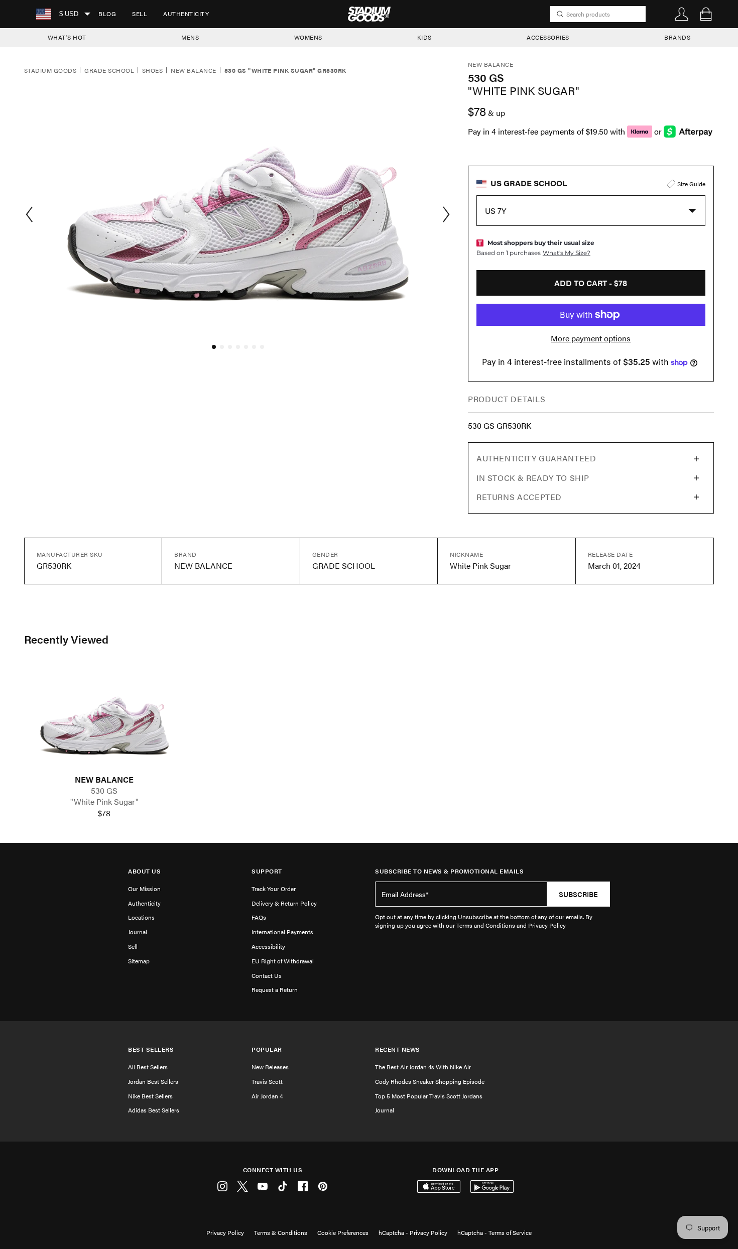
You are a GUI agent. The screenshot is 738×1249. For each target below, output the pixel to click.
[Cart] (706, 14)
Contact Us (267, 975)
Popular (267, 1049)
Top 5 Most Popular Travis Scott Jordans (428, 1095)
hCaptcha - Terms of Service (494, 1232)
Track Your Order (274, 888)
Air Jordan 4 (267, 1095)
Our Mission (144, 888)
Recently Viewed (66, 639)
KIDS (424, 37)
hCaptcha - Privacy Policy (413, 1232)
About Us (144, 871)
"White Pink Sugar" (104, 801)
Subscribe (578, 894)
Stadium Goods (50, 70)
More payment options (591, 338)
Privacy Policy (225, 1232)
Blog (107, 13)
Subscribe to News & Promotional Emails (449, 871)
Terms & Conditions (280, 1232)
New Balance (193, 70)
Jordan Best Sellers (153, 1081)
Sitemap (139, 960)
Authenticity (186, 13)
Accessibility (268, 946)
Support (267, 871)
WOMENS (308, 37)
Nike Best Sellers (150, 1095)
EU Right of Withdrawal (283, 960)
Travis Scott (267, 1081)
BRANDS (677, 37)
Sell (139, 13)
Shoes (152, 70)
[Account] (682, 14)
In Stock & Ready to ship (532, 477)
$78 (104, 813)
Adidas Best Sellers (153, 1109)
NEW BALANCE (104, 779)
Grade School (109, 70)
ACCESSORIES (548, 37)
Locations (141, 917)
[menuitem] (107, 14)
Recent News (397, 1049)
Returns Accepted (519, 497)
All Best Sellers (148, 1066)
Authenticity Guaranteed (536, 458)
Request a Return (275, 989)
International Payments (282, 931)
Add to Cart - (590, 283)
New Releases (270, 1066)
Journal (137, 931)
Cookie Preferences (342, 1232)
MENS (190, 37)
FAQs (259, 917)
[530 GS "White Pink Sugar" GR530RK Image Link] (104, 720)
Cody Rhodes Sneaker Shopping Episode (429, 1081)
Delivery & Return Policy (284, 903)
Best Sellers (151, 1049)
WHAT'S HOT (67, 37)
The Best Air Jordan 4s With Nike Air (423, 1066)
